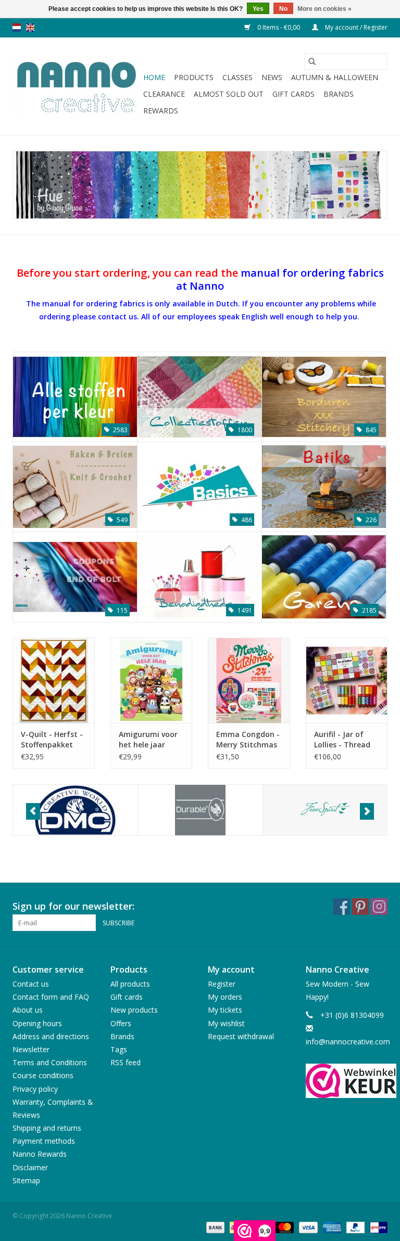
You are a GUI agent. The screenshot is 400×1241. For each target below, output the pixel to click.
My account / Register (355, 27)
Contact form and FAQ (50, 997)
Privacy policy (35, 1089)
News (271, 77)
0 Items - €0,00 (279, 27)
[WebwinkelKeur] (347, 1081)
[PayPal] (354, 1226)
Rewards (160, 110)
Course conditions (42, 1075)
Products (194, 77)
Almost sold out (229, 94)
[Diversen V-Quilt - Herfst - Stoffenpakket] (53, 680)
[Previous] (33, 811)
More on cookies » (324, 8)
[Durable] (200, 810)
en (30, 27)
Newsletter (30, 1049)
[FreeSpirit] (325, 810)
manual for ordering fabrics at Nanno (280, 278)
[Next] (367, 811)
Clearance (164, 94)
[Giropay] (377, 1226)
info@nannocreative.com (348, 1041)
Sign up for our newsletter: (73, 906)
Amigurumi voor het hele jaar (148, 739)
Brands (338, 94)
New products (134, 1010)
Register (221, 984)
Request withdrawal (241, 1036)
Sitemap (26, 1180)
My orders (225, 997)
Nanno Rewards (39, 1154)
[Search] (312, 61)
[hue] (200, 184)
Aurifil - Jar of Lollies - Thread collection (342, 739)
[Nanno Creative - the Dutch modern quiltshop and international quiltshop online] (76, 86)
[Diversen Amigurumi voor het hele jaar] (151, 680)
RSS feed (125, 1062)
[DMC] (75, 810)
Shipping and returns (46, 1128)
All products (130, 984)
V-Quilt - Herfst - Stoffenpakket (52, 739)
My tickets (225, 1010)
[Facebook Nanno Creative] (341, 906)
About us (27, 1010)
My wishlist (226, 1023)
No (283, 8)
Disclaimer (30, 1167)
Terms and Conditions (49, 1062)
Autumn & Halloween (334, 77)
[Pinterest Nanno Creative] (360, 906)
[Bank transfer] (214, 1226)
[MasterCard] (283, 1226)
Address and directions (50, 1036)
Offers (120, 1023)
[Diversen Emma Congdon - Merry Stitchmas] (249, 680)
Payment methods (43, 1141)
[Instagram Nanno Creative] (379, 906)
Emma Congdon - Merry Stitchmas (248, 739)
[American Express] (331, 1226)
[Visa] (307, 1226)
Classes (237, 77)
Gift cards (293, 94)
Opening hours (37, 1023)
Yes (258, 8)
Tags (118, 1049)
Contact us (30, 984)
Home (154, 77)
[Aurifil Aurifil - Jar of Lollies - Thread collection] (347, 680)
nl (16, 27)
